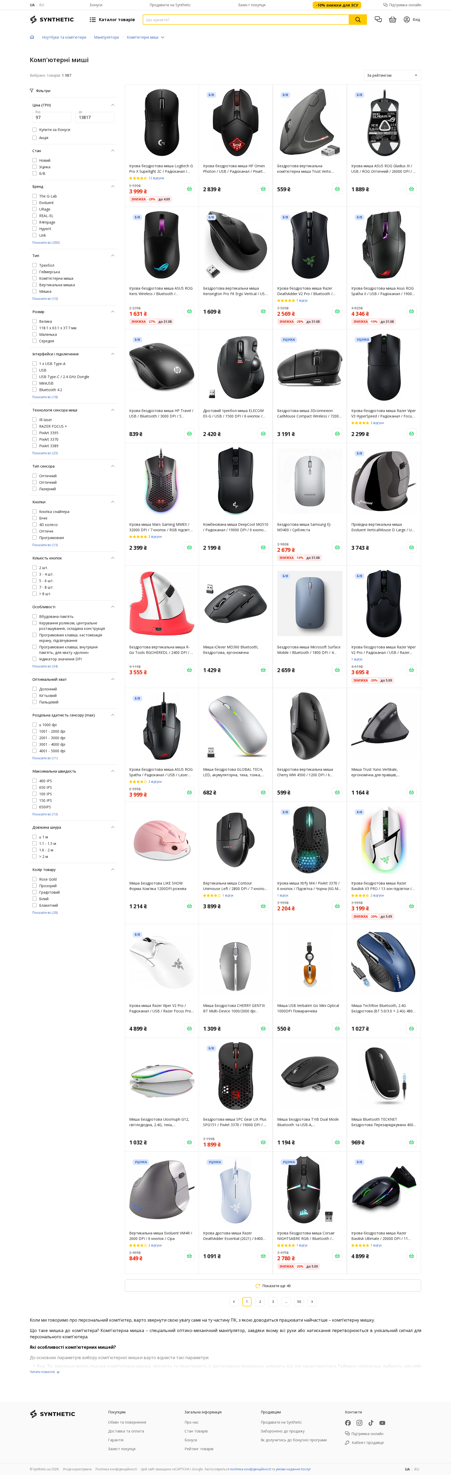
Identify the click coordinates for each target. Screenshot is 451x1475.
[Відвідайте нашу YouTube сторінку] (382, 1423)
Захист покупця (251, 4)
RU (41, 4)
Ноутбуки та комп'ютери (64, 37)
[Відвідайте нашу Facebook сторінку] (348, 1423)
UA (32, 4)
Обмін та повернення (127, 1422)
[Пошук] (358, 19)
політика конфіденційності (250, 1469)
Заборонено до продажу (283, 1431)
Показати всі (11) (45, 758)
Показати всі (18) (45, 397)
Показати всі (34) (45, 666)
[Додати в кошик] (189, 188)
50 (299, 1301)
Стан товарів (196, 1431)
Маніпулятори (106, 37)
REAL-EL (46, 215)
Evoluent (46, 202)
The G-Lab (48, 196)
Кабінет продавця (368, 1442)
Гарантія (115, 1439)
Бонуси (96, 4)
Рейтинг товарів (199, 1448)
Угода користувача (77, 1469)
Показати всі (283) (46, 242)
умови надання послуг (293, 1469)
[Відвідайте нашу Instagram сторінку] (359, 1423)
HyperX (45, 228)
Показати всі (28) (45, 912)
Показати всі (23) (45, 453)
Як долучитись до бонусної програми (294, 1439)
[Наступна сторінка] (312, 1301)
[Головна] (32, 37)
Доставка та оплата (126, 1431)
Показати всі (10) (45, 298)
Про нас (192, 1422)
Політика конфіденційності (116, 1469)
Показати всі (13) (45, 545)
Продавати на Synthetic (170, 4)
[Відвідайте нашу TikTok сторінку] (371, 1423)
